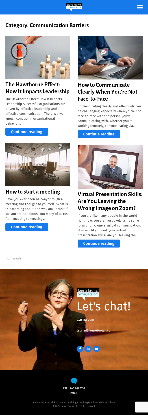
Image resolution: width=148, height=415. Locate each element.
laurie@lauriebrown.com (95, 330)
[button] (140, 7)
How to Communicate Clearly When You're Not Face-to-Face (107, 91)
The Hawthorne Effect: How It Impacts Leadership (37, 88)
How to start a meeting (32, 191)
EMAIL (74, 393)
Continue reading (26, 131)
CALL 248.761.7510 (74, 388)
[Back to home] (74, 7)
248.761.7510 (85, 320)
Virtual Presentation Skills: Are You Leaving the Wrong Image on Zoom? (110, 201)
